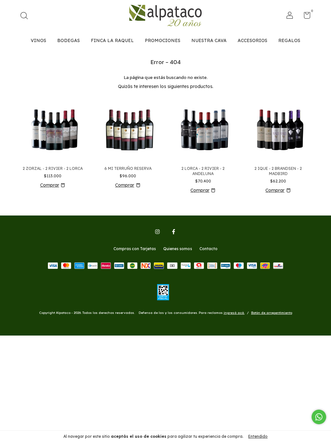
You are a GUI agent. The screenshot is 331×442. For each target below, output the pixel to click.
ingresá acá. (234, 313)
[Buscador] (26, 16)
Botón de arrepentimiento (271, 313)
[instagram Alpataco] (157, 231)
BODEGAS (68, 40)
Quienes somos (177, 248)
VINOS (38, 40)
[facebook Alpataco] (173, 231)
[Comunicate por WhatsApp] (319, 417)
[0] (304, 16)
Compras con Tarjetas (134, 248)
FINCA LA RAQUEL (112, 40)
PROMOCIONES (162, 40)
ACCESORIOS (252, 40)
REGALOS (289, 40)
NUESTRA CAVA (209, 40)
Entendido (258, 436)
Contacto (208, 248)
